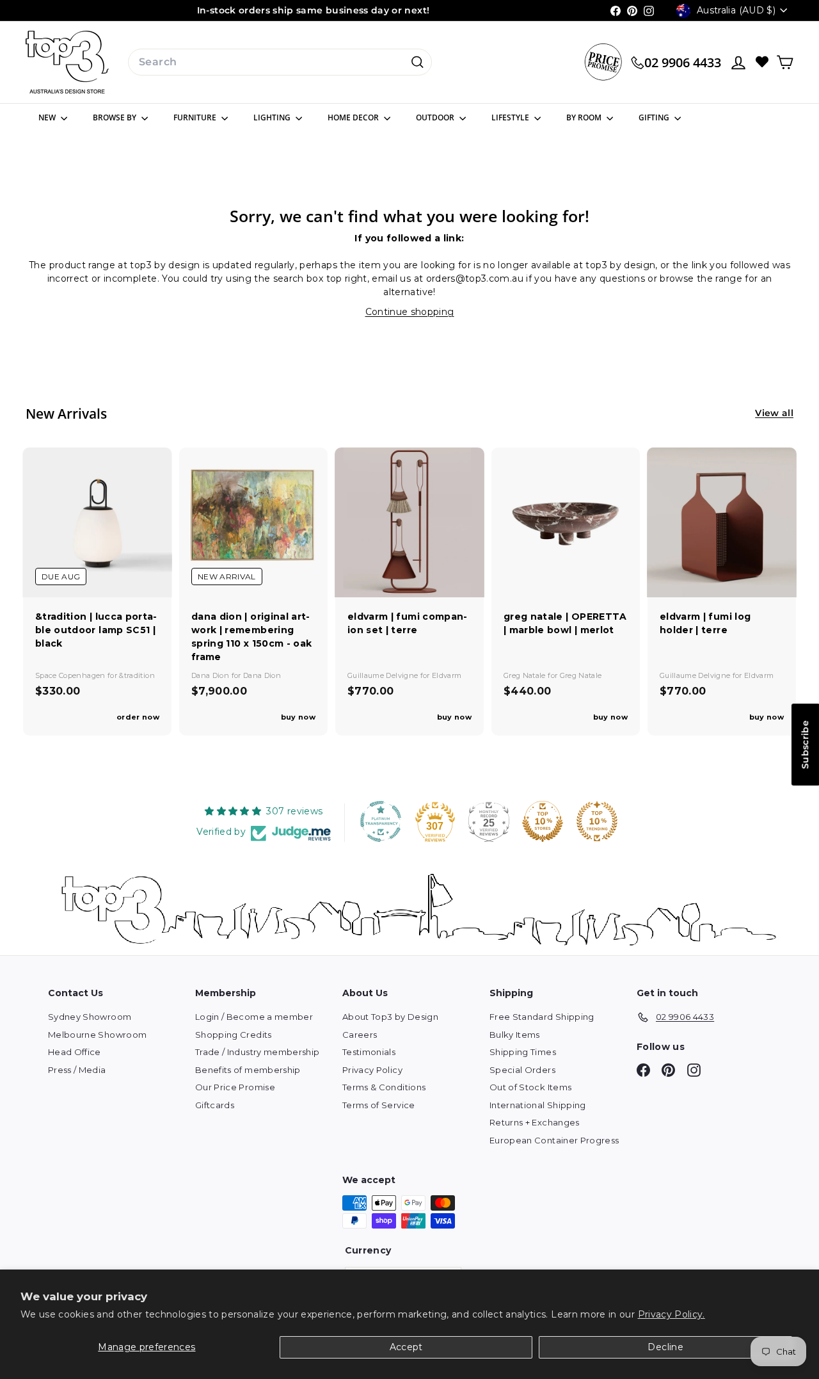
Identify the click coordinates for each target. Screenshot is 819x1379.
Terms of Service (378, 1105)
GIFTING (655, 117)
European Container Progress (554, 1140)
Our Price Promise (235, 1087)
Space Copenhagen (71, 675)
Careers (359, 1034)
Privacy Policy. (671, 1314)
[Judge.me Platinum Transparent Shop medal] (380, 821)
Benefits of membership (248, 1070)
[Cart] (784, 62)
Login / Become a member (254, 1017)
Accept (406, 1347)
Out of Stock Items (530, 1087)
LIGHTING (272, 117)
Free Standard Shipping (541, 1017)
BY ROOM (584, 117)
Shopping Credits (233, 1034)
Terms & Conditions (383, 1087)
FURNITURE (195, 117)
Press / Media (77, 1070)
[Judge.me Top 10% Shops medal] (542, 821)
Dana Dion (211, 675)
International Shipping (537, 1105)
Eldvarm (446, 675)
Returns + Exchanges (534, 1122)
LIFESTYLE (511, 117)
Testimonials (368, 1052)
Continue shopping (409, 312)
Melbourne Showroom (97, 1034)
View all (774, 413)
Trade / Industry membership (257, 1052)
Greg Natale (526, 675)
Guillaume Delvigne (383, 675)
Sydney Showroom (89, 1017)
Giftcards (214, 1105)
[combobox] (280, 62)
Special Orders (522, 1070)
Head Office (74, 1052)
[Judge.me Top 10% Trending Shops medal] (596, 821)
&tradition (137, 675)
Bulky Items (514, 1034)
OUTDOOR (436, 117)
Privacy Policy (372, 1070)
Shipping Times (522, 1052)
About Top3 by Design (390, 1017)
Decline (665, 1347)
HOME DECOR (354, 117)
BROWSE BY (115, 117)
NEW (48, 117)
